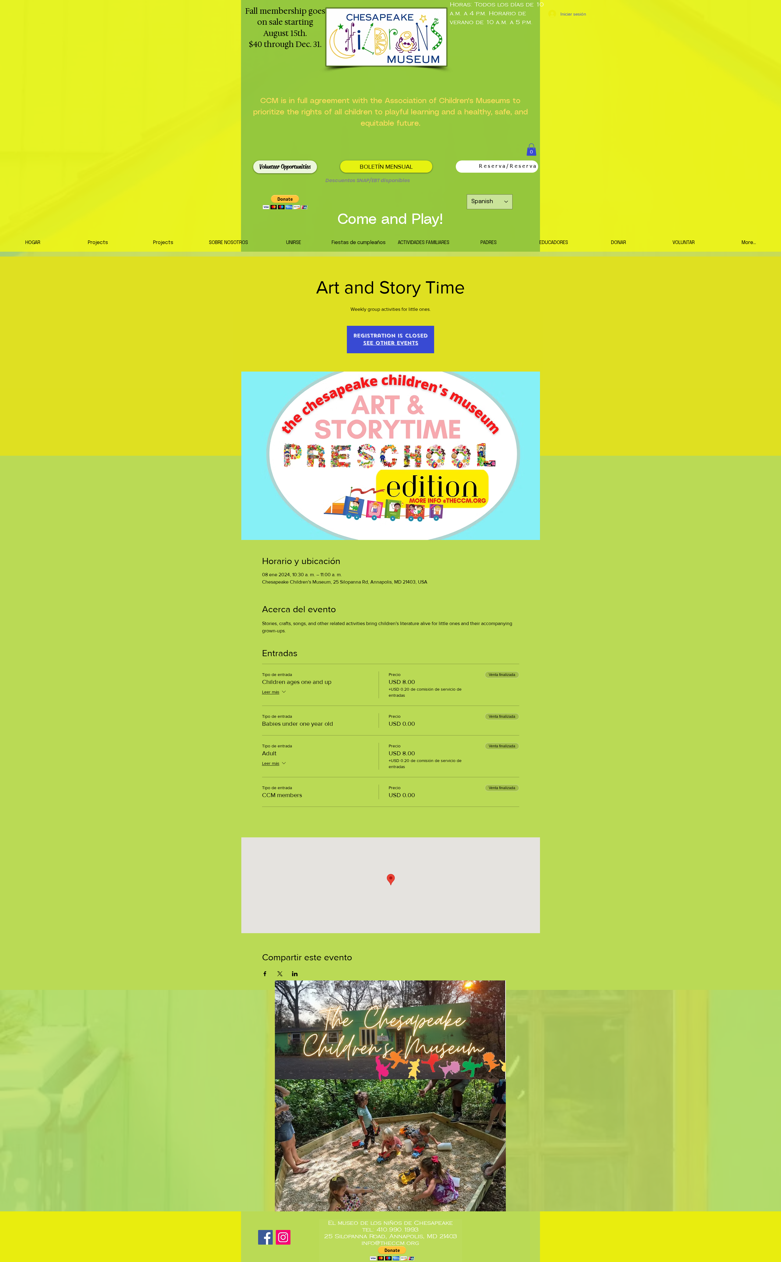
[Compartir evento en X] (280, 973)
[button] (531, 149)
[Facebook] (265, 1237)
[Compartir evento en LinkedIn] (295, 973)
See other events (390, 343)
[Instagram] (283, 1237)
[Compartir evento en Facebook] (265, 973)
